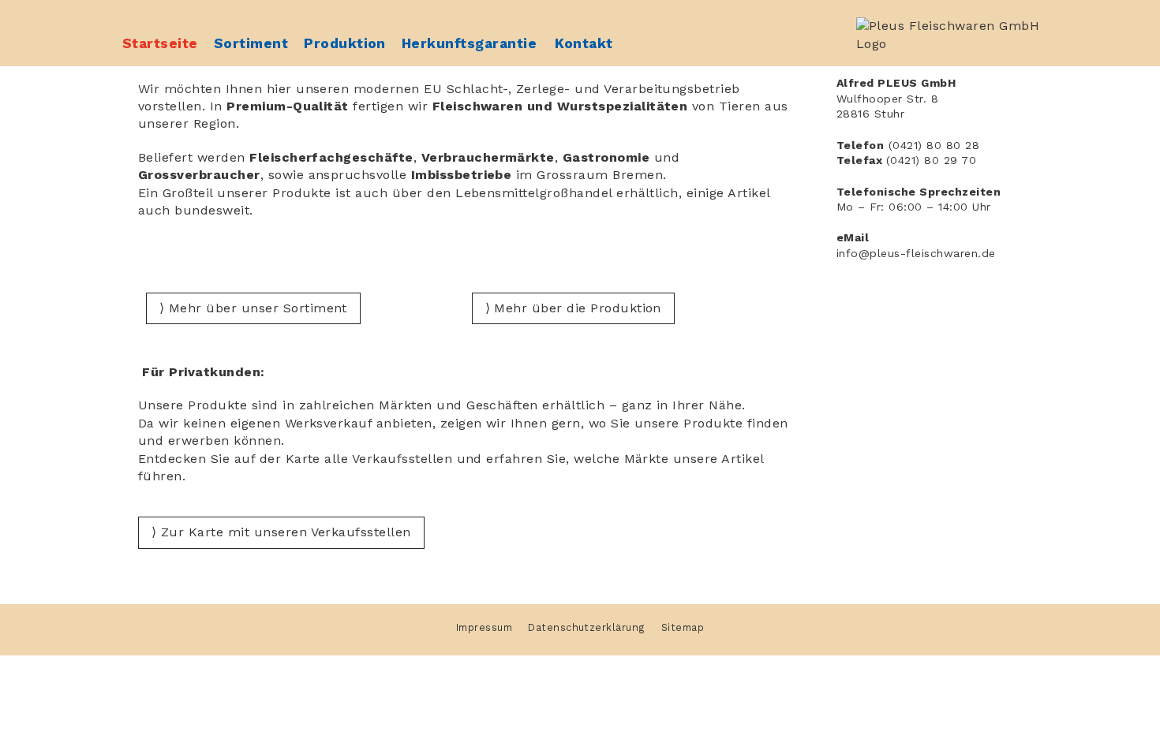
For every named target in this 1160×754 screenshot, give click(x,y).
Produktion (345, 43)
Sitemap (682, 627)
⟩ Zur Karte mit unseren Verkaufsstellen (281, 531)
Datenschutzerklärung (586, 627)
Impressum (484, 627)
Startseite (160, 43)
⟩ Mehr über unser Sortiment (253, 307)
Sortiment (251, 43)
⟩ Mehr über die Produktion (573, 307)
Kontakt (583, 43)
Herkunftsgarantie (469, 43)
